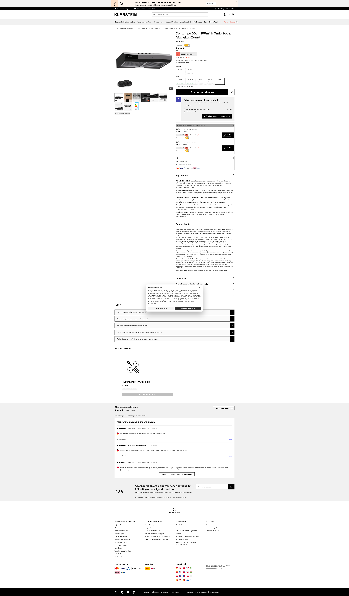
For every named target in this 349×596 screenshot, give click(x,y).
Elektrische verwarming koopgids (156, 539)
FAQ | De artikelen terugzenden (186, 531)
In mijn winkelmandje (203, 92)
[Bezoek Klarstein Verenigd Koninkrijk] (180, 572)
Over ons (209, 525)
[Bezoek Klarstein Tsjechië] (187, 572)
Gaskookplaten (120, 557)
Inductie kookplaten (121, 554)
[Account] (224, 14)
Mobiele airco (119, 528)
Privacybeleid (219, 566)
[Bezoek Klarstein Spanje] (177, 572)
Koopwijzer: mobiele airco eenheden (157, 536)
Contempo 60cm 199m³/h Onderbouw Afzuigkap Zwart (179, 28)
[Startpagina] (117, 28)
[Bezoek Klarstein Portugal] (184, 580)
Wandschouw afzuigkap (123, 551)
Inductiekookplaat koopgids (154, 533)
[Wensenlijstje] (229, 14)
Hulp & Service (181, 525)
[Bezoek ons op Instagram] (116, 592)
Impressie (175, 592)
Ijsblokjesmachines (121, 542)
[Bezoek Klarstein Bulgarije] (187, 576)
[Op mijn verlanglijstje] (231, 92)
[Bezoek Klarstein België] (177, 580)
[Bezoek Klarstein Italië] (191, 568)
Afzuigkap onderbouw (154, 28)
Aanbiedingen (229, 22)
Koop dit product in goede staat (187, 129)
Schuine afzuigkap (121, 536)
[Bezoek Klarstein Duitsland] (177, 568)
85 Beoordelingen (180, 50)
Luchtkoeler (119, 548)
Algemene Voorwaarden (160, 592)
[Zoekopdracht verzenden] (154, 15)
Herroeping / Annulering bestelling (187, 536)
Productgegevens (179, 45)
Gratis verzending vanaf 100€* (146, 8)
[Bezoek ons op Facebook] (122, 592)
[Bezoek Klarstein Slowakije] (184, 572)
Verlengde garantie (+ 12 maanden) (198, 109)
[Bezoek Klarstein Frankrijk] (187, 568)
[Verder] (236, 22)
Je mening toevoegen (224, 408)
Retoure (178, 533)
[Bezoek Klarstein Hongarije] (191, 572)
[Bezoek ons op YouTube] (128, 592)
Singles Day (149, 528)
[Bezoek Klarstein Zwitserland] (184, 568)
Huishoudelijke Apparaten (126, 28)
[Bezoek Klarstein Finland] (191, 576)
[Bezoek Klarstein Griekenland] (191, 580)
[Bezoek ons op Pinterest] (134, 592)
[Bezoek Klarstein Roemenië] (184, 576)
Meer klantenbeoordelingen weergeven (177, 474)
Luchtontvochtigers (121, 531)
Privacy (146, 592)
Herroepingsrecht (182, 539)
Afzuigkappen (141, 28)
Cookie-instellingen (212, 531)
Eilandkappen (119, 533)
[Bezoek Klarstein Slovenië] (187, 580)
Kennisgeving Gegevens (214, 528)
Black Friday (149, 525)
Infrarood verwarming (122, 539)
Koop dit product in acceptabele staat (189, 142)
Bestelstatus (180, 528)
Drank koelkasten (121, 545)
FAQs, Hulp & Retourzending (226, 8)
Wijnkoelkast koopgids (153, 531)
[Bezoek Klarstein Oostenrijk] (180, 568)
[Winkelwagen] (233, 14)
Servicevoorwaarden (211, 568)
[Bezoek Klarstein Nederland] (180, 580)
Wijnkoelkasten (120, 525)
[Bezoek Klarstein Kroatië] (180, 576)
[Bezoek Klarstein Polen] (177, 576)
